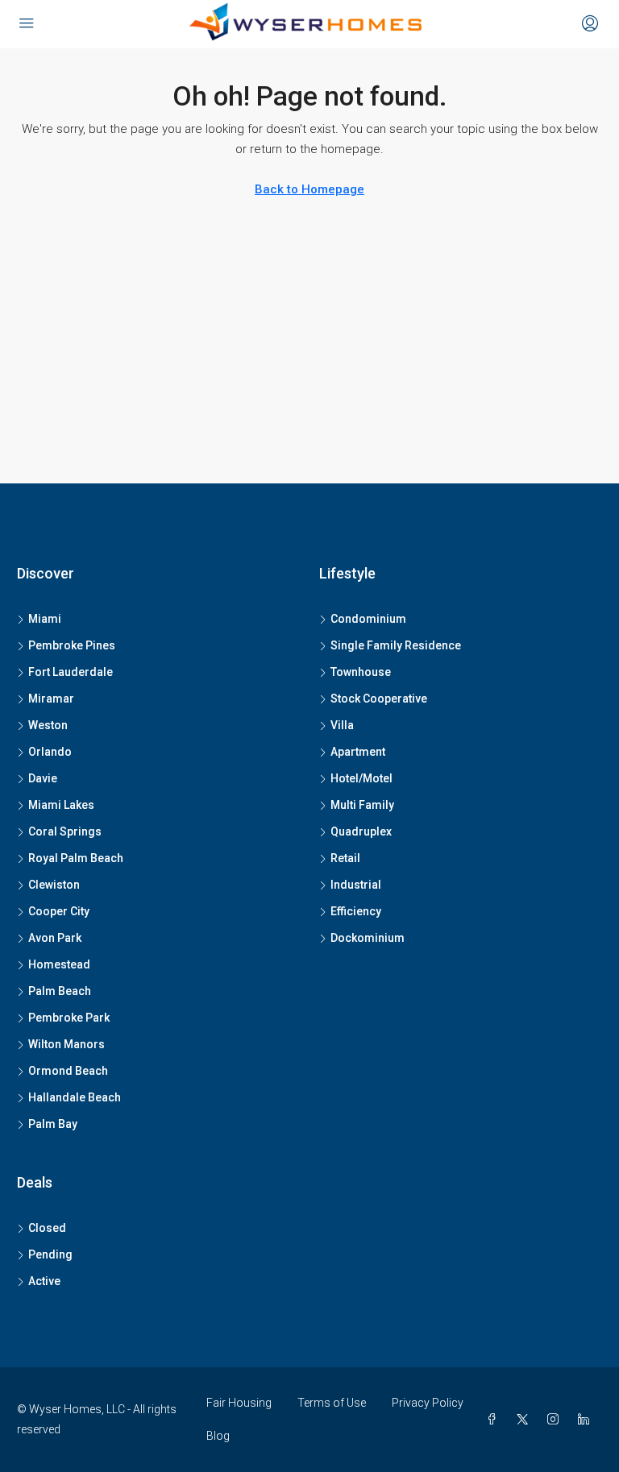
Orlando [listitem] (50, 751)
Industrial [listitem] (355, 884)
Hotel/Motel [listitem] (361, 778)
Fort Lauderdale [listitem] (70, 672)
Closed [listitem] (47, 1227)
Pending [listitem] (50, 1254)
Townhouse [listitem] (360, 672)
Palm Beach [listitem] (59, 991)
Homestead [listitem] (59, 964)
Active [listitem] (44, 1281)
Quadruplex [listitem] (361, 831)
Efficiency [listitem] (355, 911)
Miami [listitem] (44, 618)
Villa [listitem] (342, 725)
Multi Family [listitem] (362, 804)
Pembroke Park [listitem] (69, 1017)
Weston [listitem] (48, 725)
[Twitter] (525, 1419)
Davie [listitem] (42, 778)
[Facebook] (495, 1419)
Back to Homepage (309, 189)
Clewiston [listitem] (54, 884)
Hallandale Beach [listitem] (74, 1097)
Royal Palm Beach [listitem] (75, 858)
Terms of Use (331, 1402)
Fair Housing (239, 1402)
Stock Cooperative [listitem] (378, 698)
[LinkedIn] (587, 1419)
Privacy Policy (427, 1402)
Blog (218, 1435)
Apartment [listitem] (357, 751)
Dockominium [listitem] (367, 937)
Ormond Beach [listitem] (68, 1070)
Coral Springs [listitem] (65, 831)
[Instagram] (556, 1419)
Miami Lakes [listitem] (61, 804)
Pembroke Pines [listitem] (71, 645)
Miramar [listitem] (51, 698)
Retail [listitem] (345, 858)
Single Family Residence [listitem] (395, 645)
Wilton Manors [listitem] (66, 1044)
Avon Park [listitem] (54, 937)
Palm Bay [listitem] (52, 1123)
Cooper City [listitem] (58, 911)
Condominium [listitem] (368, 618)
